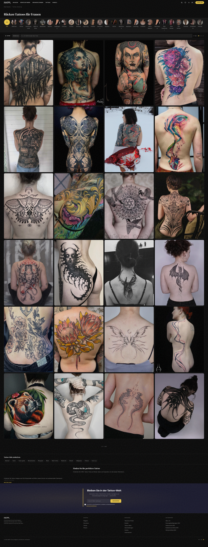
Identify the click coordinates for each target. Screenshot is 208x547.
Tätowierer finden (129, 520)
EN (201, 539)
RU (199, 539)
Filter (8, 35)
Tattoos (48, 2)
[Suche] (181, 2)
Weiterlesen (8, 482)
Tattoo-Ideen (128, 525)
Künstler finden (25, 2)
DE (203, 539)
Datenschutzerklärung (91, 506)
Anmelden (200, 2)
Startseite (7, 7)
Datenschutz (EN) (170, 525)
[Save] (51, 42)
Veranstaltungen (37, 2)
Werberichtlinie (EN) (171, 530)
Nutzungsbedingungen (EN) (173, 523)
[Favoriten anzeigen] (185, 2)
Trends (85, 525)
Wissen (85, 527)
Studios (126, 530)
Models (55, 2)
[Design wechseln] (189, 2)
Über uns (168, 520)
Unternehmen (128, 532)
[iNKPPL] (7, 2)
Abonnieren (115, 501)
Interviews (86, 523)
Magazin (15, 2)
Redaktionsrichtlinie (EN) (172, 527)
